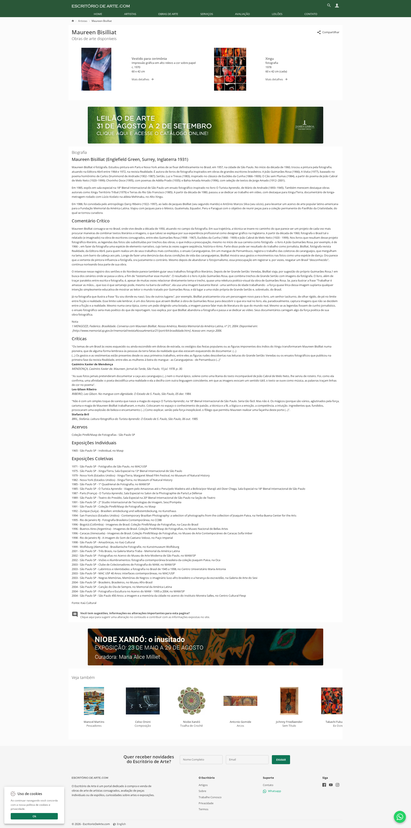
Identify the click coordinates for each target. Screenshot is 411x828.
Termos (203, 809)
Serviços (206, 14)
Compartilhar (330, 32)
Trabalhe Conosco (210, 797)
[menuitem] (98, 14)
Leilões (277, 14)
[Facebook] (324, 785)
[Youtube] (331, 785)
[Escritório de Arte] (101, 5)
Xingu (269, 58)
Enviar (281, 760)
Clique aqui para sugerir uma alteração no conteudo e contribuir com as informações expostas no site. (145, 615)
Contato (310, 14)
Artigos (203, 785)
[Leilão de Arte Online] (205, 142)
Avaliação (242, 14)
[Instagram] (337, 785)
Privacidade (206, 803)
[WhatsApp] (400, 817)
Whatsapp (274, 791)
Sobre (202, 791)
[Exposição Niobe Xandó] (205, 664)
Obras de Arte (168, 14)
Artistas (130, 14)
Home (98, 14)
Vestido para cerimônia (149, 58)
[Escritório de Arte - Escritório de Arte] (90, 778)
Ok (34, 816)
